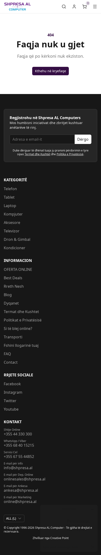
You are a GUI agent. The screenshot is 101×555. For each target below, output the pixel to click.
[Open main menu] (95, 6)
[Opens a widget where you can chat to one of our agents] (68, 528)
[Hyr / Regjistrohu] (74, 6)
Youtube (11, 409)
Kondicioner (14, 247)
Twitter (10, 400)
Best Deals (13, 277)
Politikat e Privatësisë (23, 320)
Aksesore (12, 222)
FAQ (7, 353)
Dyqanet (11, 303)
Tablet (9, 197)
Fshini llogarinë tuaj (21, 345)
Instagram (13, 392)
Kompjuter (13, 214)
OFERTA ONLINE (18, 269)
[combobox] (14, 518)
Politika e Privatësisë (70, 154)
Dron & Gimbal (17, 239)
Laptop (10, 205)
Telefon (10, 188)
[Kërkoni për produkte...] (64, 6)
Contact (11, 362)
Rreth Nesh (14, 286)
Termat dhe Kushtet (37, 154)
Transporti (13, 337)
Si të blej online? (18, 328)
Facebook (12, 383)
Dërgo (83, 139)
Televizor (11, 231)
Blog (8, 294)
